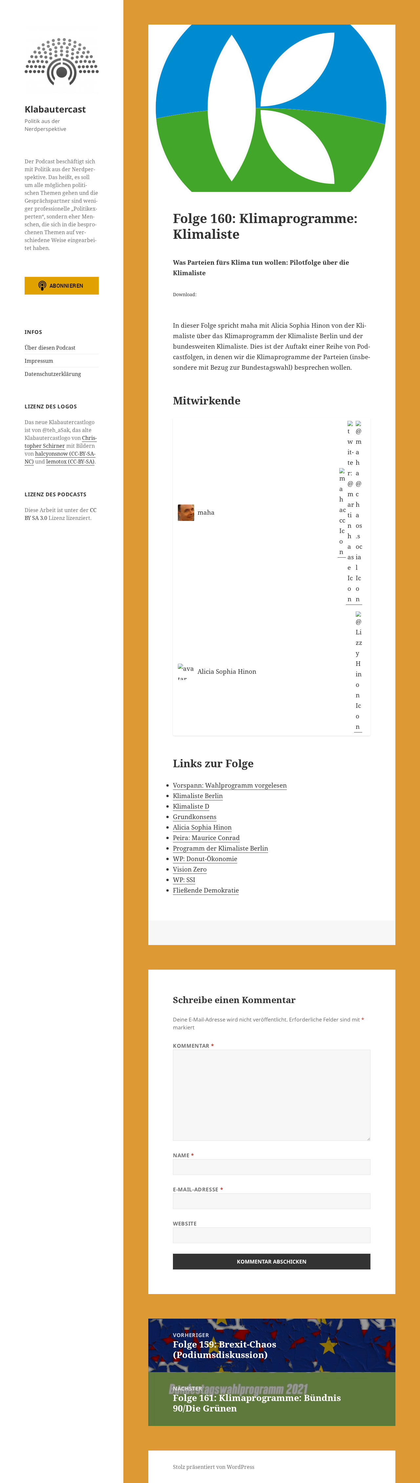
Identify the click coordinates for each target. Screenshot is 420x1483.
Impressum (39, 360)
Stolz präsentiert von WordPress (213, 1467)
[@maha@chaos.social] (358, 513)
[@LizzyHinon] (358, 671)
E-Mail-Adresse (198, 1189)
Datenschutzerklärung (53, 374)
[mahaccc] (342, 513)
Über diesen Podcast (50, 347)
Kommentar (193, 1045)
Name (183, 1155)
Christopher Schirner (61, 441)
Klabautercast (55, 109)
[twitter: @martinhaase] (350, 513)
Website (185, 1223)
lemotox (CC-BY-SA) (70, 461)
